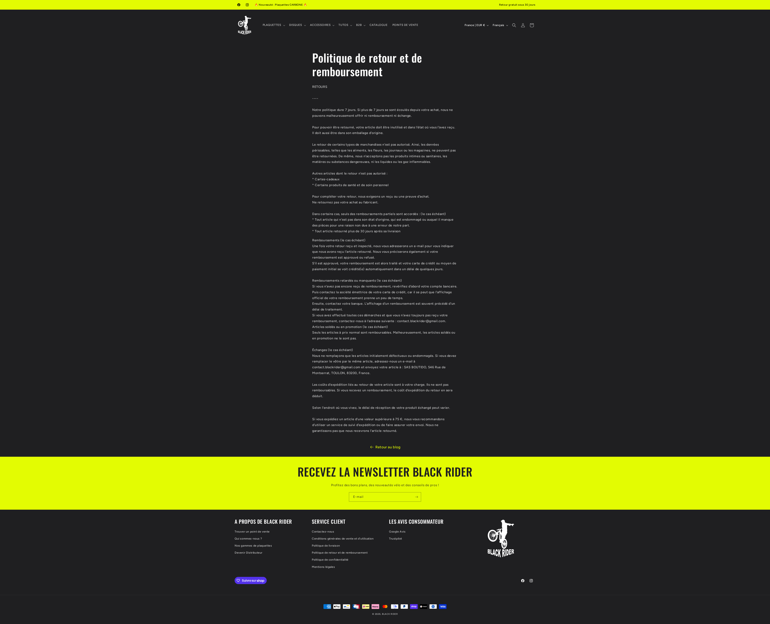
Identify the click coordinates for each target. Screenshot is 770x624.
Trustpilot (395, 538)
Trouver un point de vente (252, 531)
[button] (273, 25)
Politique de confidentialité (330, 559)
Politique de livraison (326, 545)
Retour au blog (387, 447)
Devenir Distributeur (248, 552)
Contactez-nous (323, 531)
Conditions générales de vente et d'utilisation (343, 538)
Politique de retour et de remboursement (340, 552)
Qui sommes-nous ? (248, 538)
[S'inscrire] (416, 497)
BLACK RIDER (390, 614)
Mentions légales (323, 567)
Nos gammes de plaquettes (253, 545)
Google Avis (397, 531)
